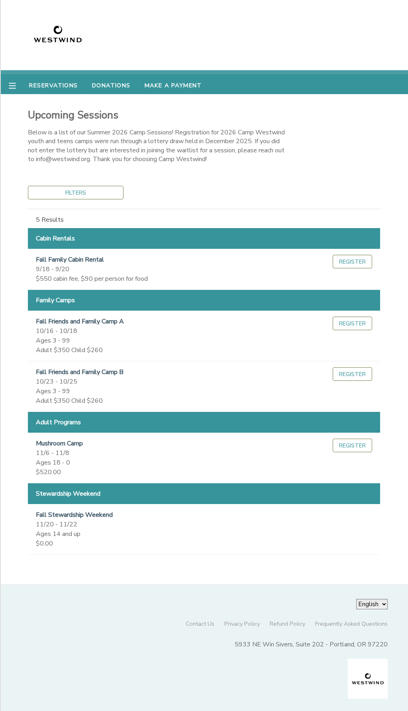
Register (352, 262)
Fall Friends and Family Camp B (80, 372)
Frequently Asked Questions (351, 624)
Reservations (53, 85)
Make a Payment (173, 85)
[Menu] (18, 85)
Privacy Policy (242, 624)
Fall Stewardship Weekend (74, 514)
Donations (111, 85)
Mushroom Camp (59, 443)
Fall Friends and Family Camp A (80, 321)
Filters (75, 193)
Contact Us (200, 624)
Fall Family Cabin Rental (70, 259)
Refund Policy (287, 624)
